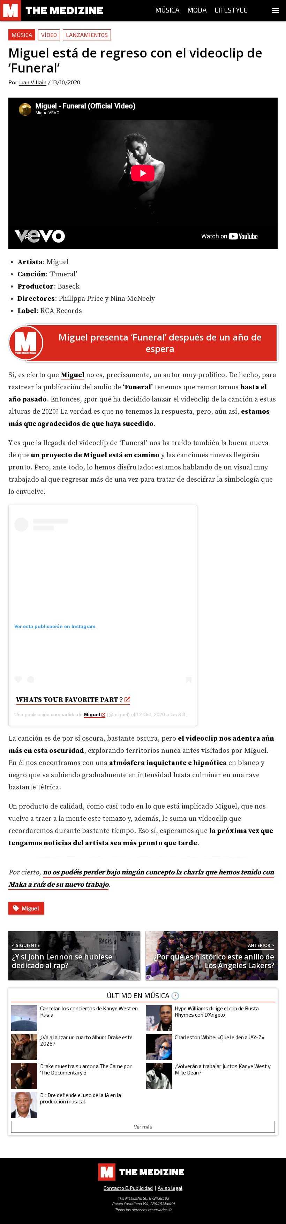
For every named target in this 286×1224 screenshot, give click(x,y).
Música (22, 34)
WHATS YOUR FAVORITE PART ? (69, 700)
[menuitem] (167, 10)
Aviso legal (170, 1188)
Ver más (143, 1127)
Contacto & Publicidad (128, 1188)
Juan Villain (32, 82)
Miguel (92, 714)
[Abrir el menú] (275, 10)
